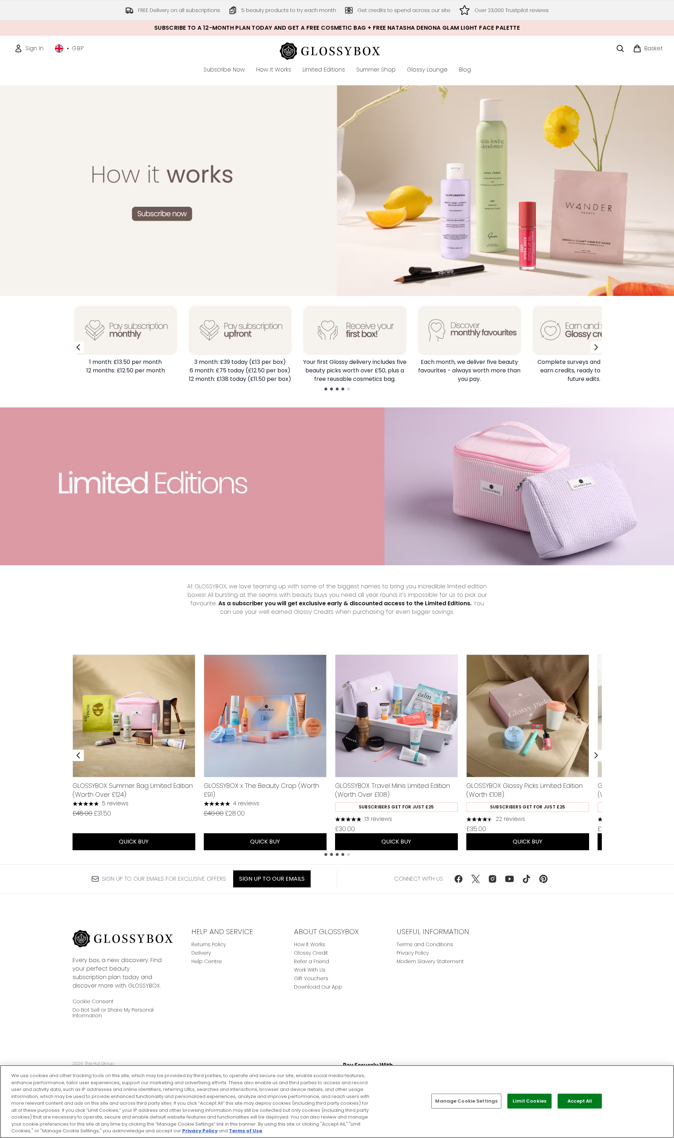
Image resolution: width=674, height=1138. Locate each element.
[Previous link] (78, 347)
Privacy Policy (413, 952)
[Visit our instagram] (492, 878)
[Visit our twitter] (475, 878)
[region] (337, 1101)
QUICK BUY (134, 841)
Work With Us (310, 969)
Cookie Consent (93, 1001)
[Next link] (596, 347)
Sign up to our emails (272, 879)
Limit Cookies (529, 1101)
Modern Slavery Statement (430, 961)
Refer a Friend (311, 961)
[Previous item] (78, 755)
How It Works (309, 944)
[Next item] (596, 755)
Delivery (201, 952)
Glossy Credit (311, 952)
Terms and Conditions (425, 944)
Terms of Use (245, 1130)
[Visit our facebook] (458, 878)
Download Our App (318, 986)
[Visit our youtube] (509, 878)
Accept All (580, 1101)
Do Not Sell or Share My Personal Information (113, 1012)
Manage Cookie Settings (466, 1101)
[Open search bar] (620, 48)
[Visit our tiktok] (526, 878)
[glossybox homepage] (337, 50)
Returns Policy (208, 944)
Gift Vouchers (311, 978)
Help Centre (206, 961)
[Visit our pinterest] (543, 878)
